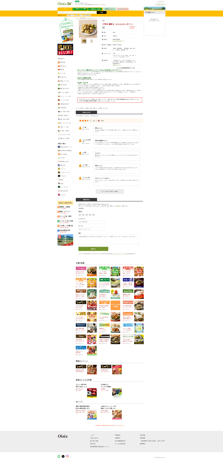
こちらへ (87, 3)
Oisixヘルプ (161, 4)
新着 (77, 15)
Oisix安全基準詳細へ (118, 41)
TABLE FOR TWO (64, 191)
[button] (99, 29)
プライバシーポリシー (117, 253)
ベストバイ (62, 168)
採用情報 (142, 438)
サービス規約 (126, 253)
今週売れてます (70, 15)
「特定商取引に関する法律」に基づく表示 (152, 441)
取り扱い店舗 (94, 441)
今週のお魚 (62, 165)
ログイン (161, 1)
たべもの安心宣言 (120, 443)
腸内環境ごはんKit (64, 161)
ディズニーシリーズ (65, 172)
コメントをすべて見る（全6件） (110, 191)
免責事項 (117, 438)
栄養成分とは (116, 65)
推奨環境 (142, 443)
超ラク (80, 15)
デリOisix (62, 157)
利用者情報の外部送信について (99, 446)
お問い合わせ (94, 438)
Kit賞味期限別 (87, 15)
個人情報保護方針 (120, 441)
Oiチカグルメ (63, 176)
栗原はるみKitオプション (66, 147)
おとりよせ (62, 194)
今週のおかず (63, 66)
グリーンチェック (64, 187)
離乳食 (61, 179)
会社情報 (142, 435)
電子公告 (92, 443)
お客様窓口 (118, 205)
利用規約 (117, 435)
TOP (77, 18)
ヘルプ (92, 435)
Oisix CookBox (63, 154)
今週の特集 (62, 62)
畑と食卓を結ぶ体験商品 (66, 150)
